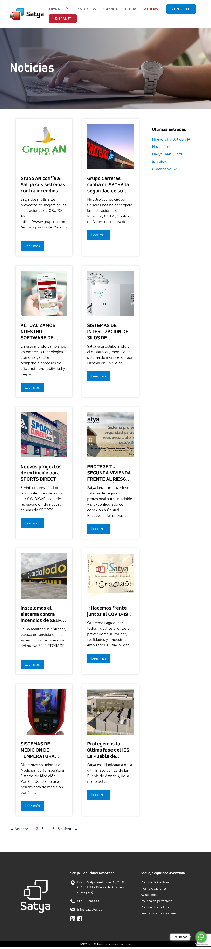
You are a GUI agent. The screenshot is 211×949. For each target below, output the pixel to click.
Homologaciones (154, 888)
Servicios (55, 9)
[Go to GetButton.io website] (201, 944)
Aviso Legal (149, 895)
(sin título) (160, 161)
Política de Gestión (155, 882)
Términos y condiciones (158, 913)
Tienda (130, 9)
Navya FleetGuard (167, 154)
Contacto (181, 9)
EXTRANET (63, 18)
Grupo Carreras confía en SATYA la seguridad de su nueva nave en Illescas (108, 191)
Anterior (19, 829)
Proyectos (86, 9)
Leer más (32, 246)
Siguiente (68, 829)
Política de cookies (155, 907)
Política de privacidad (156, 901)
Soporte (110, 9)
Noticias (150, 9)
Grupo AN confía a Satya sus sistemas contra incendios (43, 185)
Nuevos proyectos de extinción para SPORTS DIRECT (41, 473)
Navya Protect (164, 146)
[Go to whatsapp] (201, 937)
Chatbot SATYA (164, 169)
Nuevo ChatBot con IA (171, 139)
